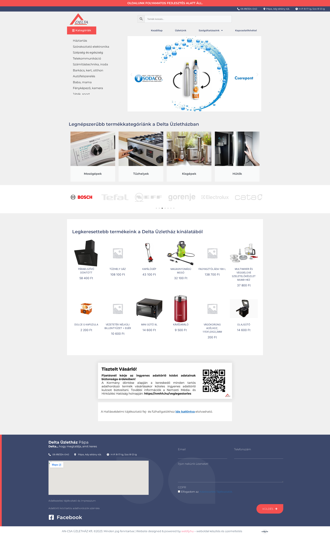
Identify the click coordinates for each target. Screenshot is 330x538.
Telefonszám (242, 449)
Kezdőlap (157, 30)
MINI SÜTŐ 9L (149, 324)
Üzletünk (180, 30)
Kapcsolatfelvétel (246, 30)
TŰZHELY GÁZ (117, 268)
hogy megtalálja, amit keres (72, 446)
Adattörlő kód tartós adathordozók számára (74, 508)
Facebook (69, 517)
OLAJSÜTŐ (243, 324)
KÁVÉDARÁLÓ (181, 324)
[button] (131, 74)
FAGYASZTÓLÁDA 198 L (212, 268)
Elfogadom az (207, 491)
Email (182, 449)
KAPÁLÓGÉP (149, 268)
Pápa (68, 442)
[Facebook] (51, 517)
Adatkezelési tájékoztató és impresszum (72, 500)
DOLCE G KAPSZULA (86, 324)
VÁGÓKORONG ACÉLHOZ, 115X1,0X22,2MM (212, 328)
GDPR (182, 487)
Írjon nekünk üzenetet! (193, 463)
